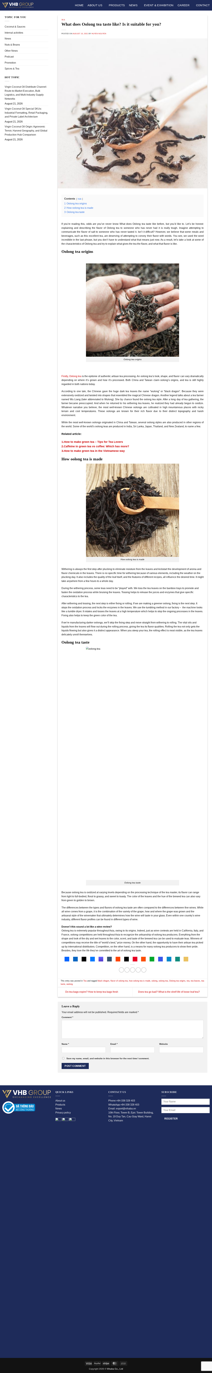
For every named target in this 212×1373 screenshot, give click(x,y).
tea (188, 981)
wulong (69, 984)
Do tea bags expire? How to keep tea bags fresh (91, 992)
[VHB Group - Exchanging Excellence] (17, 5)
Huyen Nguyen (99, 34)
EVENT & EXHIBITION (159, 5)
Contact (203, 5)
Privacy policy (63, 1112)
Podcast (9, 56)
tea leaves (195, 981)
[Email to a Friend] (132, 969)
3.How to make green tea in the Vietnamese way (93, 450)
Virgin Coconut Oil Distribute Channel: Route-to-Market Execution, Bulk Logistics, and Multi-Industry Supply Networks (26, 92)
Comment (67, 1017)
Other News (11, 50)
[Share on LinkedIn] (143, 969)
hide (79, 199)
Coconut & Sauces (15, 26)
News (133, 5)
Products (117, 5)
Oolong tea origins (177, 981)
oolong (154, 981)
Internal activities (14, 32)
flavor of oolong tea (119, 981)
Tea (63, 20)
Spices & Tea (12, 68)
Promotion (10, 62)
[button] (67, 959)
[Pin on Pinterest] (138, 969)
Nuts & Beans (12, 44)
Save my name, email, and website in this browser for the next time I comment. (107, 1058)
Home (79, 5)
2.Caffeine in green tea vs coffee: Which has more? (95, 446)
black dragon (103, 981)
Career (183, 5)
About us (95, 5)
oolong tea (163, 981)
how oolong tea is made (139, 981)
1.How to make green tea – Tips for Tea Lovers (92, 441)
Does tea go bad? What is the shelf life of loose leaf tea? (169, 992)
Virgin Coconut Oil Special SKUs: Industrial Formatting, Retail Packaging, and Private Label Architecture (26, 112)
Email (113, 1044)
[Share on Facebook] (121, 969)
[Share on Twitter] (127, 969)
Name (65, 1044)
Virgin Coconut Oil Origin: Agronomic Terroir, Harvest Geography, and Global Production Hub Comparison (26, 130)
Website (163, 1044)
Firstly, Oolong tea (71, 376)
